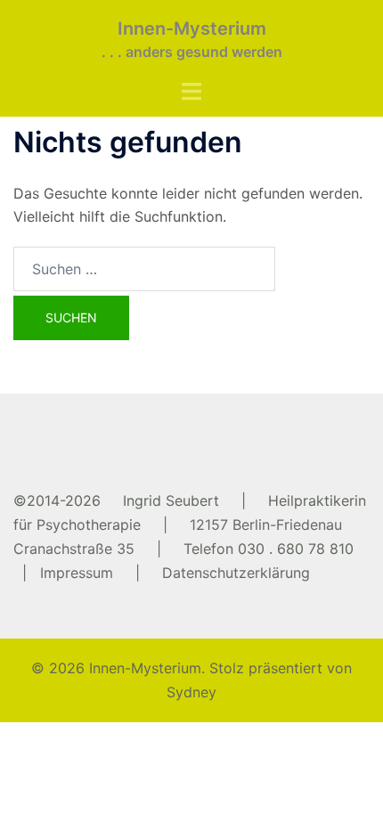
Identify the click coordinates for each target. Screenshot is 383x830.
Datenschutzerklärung (236, 573)
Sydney (191, 692)
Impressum (76, 573)
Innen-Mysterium (192, 28)
